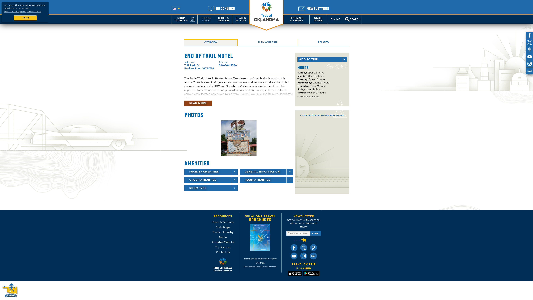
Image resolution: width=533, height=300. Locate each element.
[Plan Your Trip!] (10, 290)
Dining (335, 19)
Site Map (260, 263)
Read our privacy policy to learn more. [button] (22, 11)
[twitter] (529, 42)
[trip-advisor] (529, 70)
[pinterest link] (313, 247)
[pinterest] (529, 49)
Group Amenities (202, 179)
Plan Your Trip (267, 42)
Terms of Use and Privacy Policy (260, 258)
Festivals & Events (296, 19)
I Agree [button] (25, 18)
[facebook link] (294, 247)
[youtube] (529, 56)
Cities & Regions (223, 19)
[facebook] (529, 35)
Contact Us (223, 252)
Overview (210, 42)
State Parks (318, 19)
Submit (316, 233)
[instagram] (529, 63)
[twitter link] (303, 247)
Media (223, 237)
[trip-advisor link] (313, 255)
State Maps (223, 227)
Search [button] (355, 19)
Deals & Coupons (223, 222)
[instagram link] (303, 255)
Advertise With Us (223, 242)
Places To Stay (241, 19)
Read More (198, 103)
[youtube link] (294, 255)
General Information (262, 171)
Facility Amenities (204, 171)
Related (323, 42)
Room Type (197, 188)
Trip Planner (223, 247)
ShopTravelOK (181, 19)
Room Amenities (257, 179)
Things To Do (206, 19)
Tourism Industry (223, 232)
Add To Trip (308, 59)
